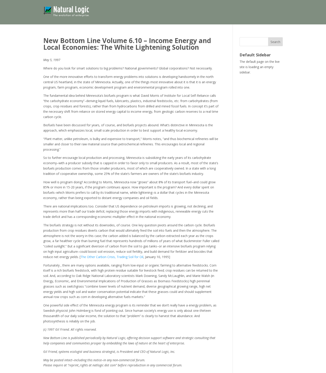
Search (275, 42)
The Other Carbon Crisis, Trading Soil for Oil (112, 257)
